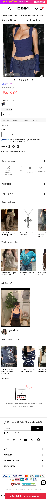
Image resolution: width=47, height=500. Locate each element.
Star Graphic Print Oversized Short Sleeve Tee (7, 371)
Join (37, 429)
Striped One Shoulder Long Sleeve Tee (28, 370)
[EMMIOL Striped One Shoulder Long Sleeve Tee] (28, 357)
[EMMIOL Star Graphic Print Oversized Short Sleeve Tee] (9, 357)
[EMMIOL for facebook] (8, 440)
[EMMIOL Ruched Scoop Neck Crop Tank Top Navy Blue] (3, 105)
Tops (16, 15)
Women (10, 15)
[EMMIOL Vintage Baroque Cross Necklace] (28, 220)
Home (3, 15)
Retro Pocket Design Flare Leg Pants (8, 234)
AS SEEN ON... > (8, 84)
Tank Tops (39, 15)
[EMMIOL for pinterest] (32, 440)
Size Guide (5, 125)
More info (22, 141)
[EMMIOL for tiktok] (19, 440)
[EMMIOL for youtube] (25, 440)
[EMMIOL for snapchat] (38, 439)
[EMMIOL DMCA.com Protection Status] (29, 486)
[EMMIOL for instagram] (14, 440)
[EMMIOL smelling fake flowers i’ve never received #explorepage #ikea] (15, 311)
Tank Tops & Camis (27, 15)
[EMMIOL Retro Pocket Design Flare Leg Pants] (9, 220)
